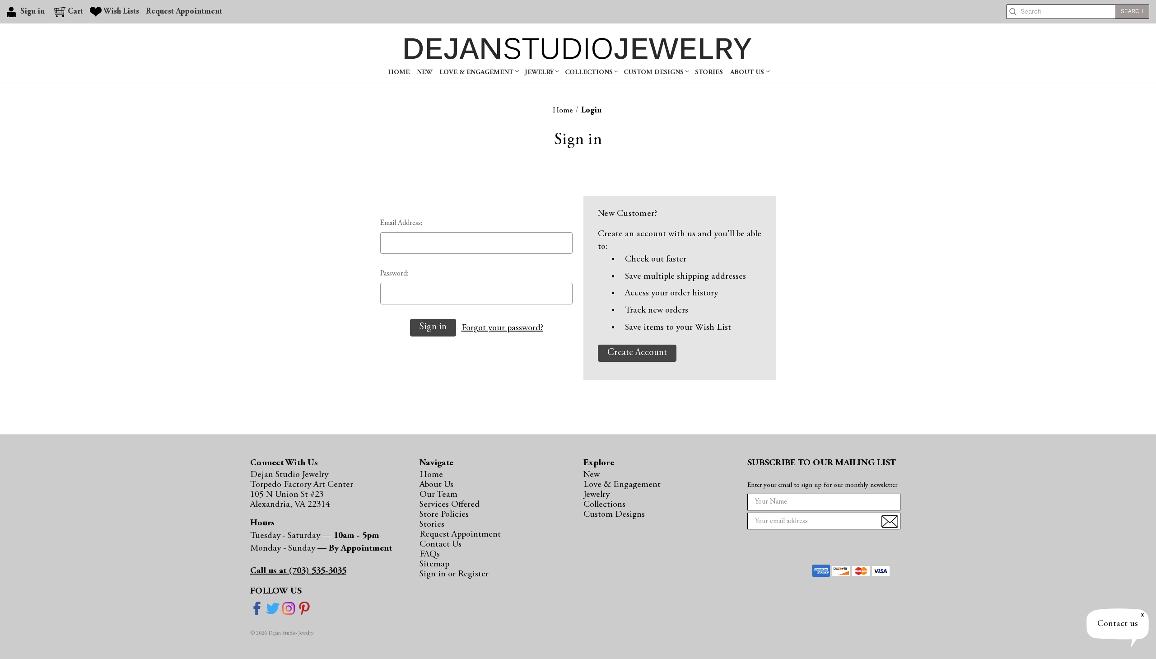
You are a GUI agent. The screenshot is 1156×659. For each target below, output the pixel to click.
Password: (394, 273)
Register (473, 574)
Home (399, 72)
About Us (748, 72)
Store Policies (444, 514)
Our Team (438, 494)
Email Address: (401, 223)
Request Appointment (184, 12)
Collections (590, 72)
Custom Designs (654, 72)
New (424, 72)
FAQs (430, 554)
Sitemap (434, 564)
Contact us (1117, 623)
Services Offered (450, 504)
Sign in (434, 574)
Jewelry (540, 72)
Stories (709, 72)
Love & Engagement (477, 72)
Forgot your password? (502, 327)
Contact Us (440, 544)
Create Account (637, 353)
